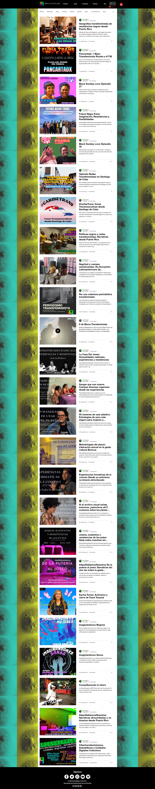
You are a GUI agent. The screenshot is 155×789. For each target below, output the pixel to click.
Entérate (79, 11)
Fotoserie (64, 11)
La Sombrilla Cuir (95, 11)
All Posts (42, 11)
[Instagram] (77, 777)
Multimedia (50, 11)
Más (104, 11)
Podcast (72, 11)
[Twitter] (72, 777)
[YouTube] (83, 777)
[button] (121, 4)
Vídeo (57, 11)
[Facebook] (66, 777)
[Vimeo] (88, 777)
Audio (86, 11)
